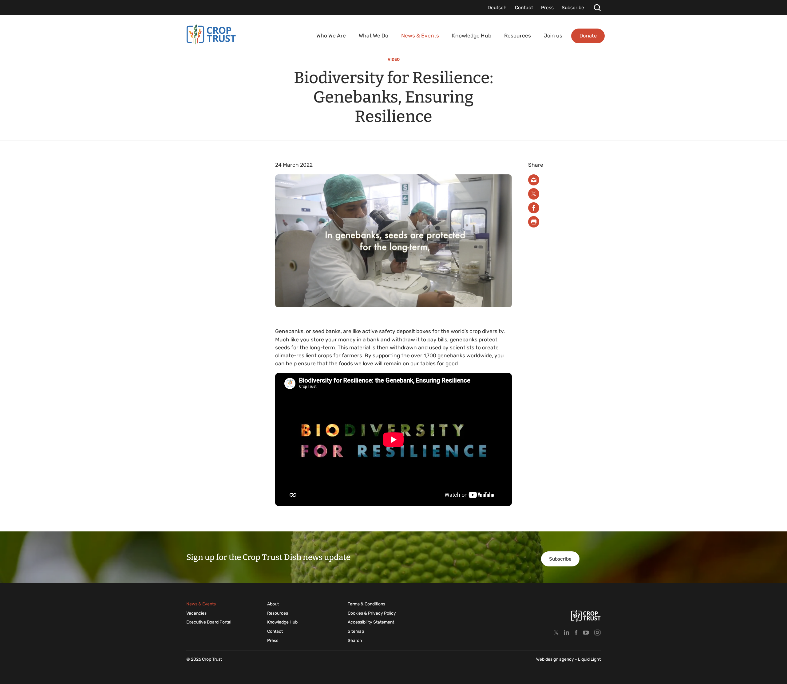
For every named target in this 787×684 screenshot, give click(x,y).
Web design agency (555, 659)
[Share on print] (534, 221)
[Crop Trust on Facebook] (576, 632)
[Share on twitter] (534, 194)
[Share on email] (534, 180)
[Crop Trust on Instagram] (597, 632)
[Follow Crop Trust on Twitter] (556, 632)
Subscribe (560, 559)
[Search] (597, 7)
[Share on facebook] (534, 208)
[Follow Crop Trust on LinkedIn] (566, 632)
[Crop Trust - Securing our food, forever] (211, 34)
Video (394, 59)
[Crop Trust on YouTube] (586, 632)
